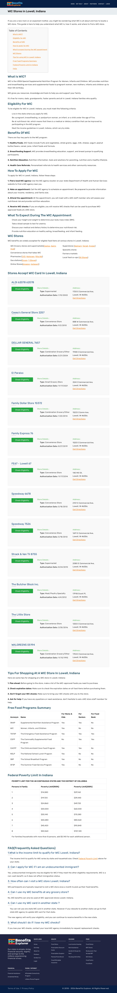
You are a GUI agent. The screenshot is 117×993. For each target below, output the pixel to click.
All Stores (83, 257)
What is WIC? (18, 34)
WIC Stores (17, 53)
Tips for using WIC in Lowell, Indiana (27, 57)
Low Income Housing (75, 944)
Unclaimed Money (13, 977)
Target (85, 246)
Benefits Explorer (83, 988)
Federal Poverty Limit (88, 858)
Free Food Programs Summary (25, 61)
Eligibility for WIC (19, 38)
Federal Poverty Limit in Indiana (25, 65)
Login (108, 4)
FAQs (15, 69)
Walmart (78, 246)
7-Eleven (32, 260)
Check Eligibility (22, 289)
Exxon (24, 260)
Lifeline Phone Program (32, 979)
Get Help (79, 4)
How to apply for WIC (21, 46)
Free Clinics (54, 944)
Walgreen (30, 256)
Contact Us (37, 958)
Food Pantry (89, 960)
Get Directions (79, 298)
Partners (93, 4)
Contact (101, 4)
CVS (24, 256)
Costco (47, 246)
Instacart (35, 264)
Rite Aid (38, 256)
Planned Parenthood (57, 957)
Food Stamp (89, 944)
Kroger (92, 246)
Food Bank (89, 963)
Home (73, 4)
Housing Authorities (75, 957)
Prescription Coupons (57, 953)
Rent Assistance (73, 947)
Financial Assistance (14, 973)
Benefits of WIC (19, 42)
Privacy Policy (28, 988)
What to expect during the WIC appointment (30, 50)
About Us (36, 951)
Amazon (26, 264)
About (86, 4)
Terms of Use (13, 988)
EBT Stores (89, 947)
